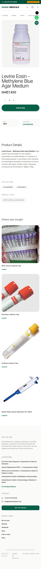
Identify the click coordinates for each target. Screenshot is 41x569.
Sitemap (4, 524)
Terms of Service (15, 556)
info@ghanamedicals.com (12, 501)
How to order (6, 534)
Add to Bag (20, 108)
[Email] (37, 23)
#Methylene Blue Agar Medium (13, 200)
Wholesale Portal (33, 1)
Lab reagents (21, 187)
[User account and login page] (27, 7)
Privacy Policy (5, 555)
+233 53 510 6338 (10, 498)
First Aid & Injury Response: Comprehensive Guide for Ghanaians (19, 463)
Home (14, 15)
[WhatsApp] (37, 18)
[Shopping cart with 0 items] (32, 7)
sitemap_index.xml (30, 553)
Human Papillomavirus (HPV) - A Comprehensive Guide (20, 467)
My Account (6, 520)
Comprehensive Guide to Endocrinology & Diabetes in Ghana (19, 481)
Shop (22, 15)
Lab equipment (28, 124)
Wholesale (5, 527)
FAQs (3, 538)
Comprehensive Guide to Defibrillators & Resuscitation (19, 476)
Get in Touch (20, 508)
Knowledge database (9, 486)
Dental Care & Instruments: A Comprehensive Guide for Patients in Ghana (20, 472)
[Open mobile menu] (37, 7)
